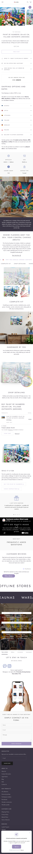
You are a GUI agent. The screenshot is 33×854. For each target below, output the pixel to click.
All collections (5, 791)
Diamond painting (6, 794)
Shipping (10, 430)
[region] (16, 504)
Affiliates (4, 829)
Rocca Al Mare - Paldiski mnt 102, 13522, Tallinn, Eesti (8, 638)
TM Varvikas (17, 32)
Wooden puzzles (5, 804)
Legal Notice (5, 776)
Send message (16, 743)
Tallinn (5, 652)
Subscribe (7, 763)
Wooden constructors (7, 802)
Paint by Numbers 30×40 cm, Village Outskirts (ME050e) (15, 417)
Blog (3, 779)
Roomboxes (4, 799)
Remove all (17, 433)
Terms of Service (6, 820)
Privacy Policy (5, 814)
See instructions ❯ (16, 255)
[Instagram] (9, 666)
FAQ (3, 782)
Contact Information (6, 774)
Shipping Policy (5, 812)
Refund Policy (5, 817)
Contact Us (4, 784)
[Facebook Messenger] (5, 666)
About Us (4, 771)
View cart (7, 433)
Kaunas (29, 652)
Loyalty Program (5, 827)
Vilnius (20, 652)
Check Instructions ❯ (11, 489)
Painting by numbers (6, 797)
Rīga (12, 652)
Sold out (16, 51)
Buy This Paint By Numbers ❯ (14, 484)
